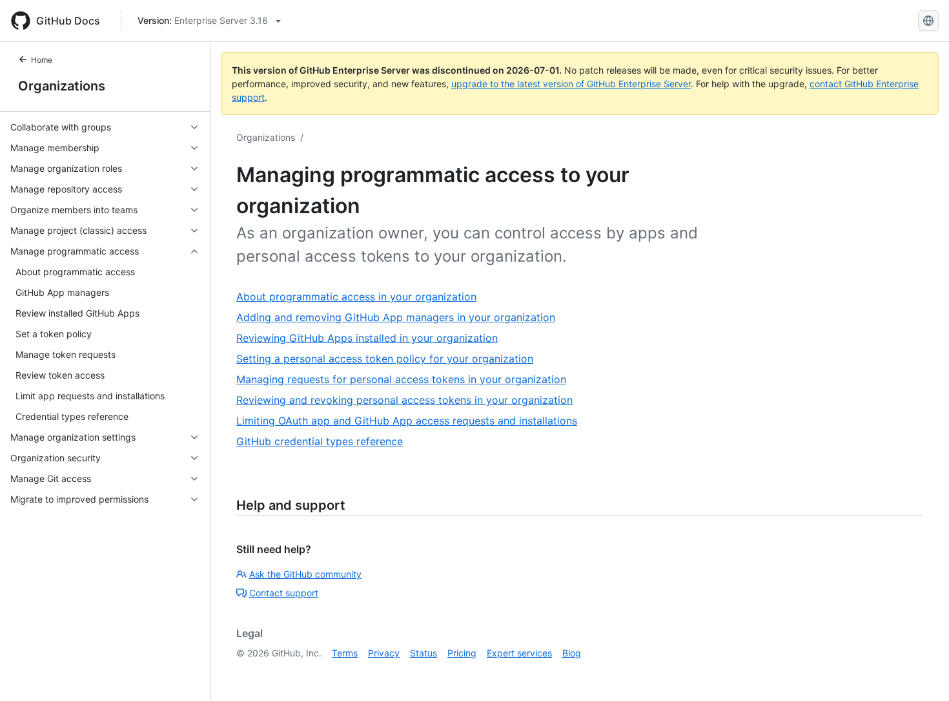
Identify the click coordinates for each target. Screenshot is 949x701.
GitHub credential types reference (319, 441)
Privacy (384, 652)
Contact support (283, 592)
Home (41, 60)
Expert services (519, 652)
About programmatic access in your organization (356, 296)
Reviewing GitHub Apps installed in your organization (367, 337)
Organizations (61, 86)
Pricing (461, 652)
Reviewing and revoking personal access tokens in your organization (404, 399)
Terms (345, 652)
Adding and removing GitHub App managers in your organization (395, 317)
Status (423, 652)
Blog (571, 652)
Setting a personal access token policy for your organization (384, 358)
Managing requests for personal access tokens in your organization (401, 379)
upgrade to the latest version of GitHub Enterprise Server (571, 83)
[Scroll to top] (921, 672)
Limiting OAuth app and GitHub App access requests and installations (406, 420)
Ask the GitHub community (305, 574)
